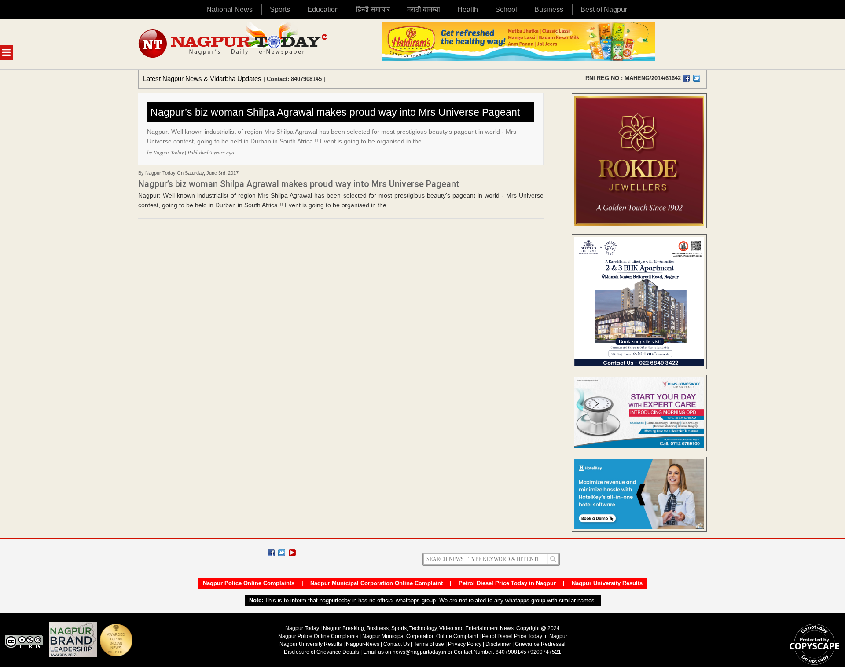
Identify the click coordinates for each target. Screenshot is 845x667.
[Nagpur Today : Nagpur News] (234, 44)
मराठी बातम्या (423, 9)
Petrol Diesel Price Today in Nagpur (507, 583)
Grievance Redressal (540, 644)
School (506, 9)
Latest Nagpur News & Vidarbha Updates (202, 78)
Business (548, 9)
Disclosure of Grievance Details (321, 652)
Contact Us (396, 644)
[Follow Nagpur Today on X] (281, 552)
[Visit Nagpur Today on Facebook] (686, 78)
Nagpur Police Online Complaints (248, 583)
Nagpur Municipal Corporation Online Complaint (376, 583)
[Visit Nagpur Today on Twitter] (696, 78)
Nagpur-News (362, 644)
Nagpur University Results (607, 583)
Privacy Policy (464, 644)
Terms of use (429, 644)
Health (467, 9)
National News (229, 9)
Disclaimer (498, 644)
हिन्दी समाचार (373, 9)
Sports (280, 9)
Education (323, 9)
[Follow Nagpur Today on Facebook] (271, 552)
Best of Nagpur (603, 9)
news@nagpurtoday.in (419, 652)
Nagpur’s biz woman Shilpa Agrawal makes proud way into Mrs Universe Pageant (335, 112)
